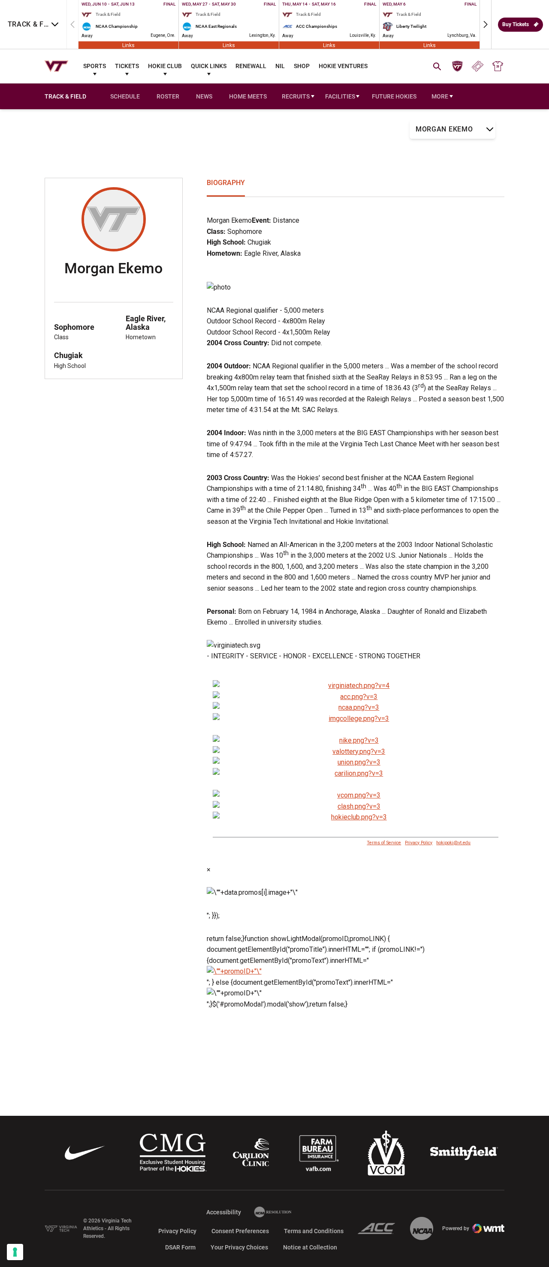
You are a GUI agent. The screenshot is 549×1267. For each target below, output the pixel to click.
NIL (280, 66)
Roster (168, 96)
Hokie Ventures (343, 66)
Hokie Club (165, 66)
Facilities (340, 96)
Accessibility (223, 1212)
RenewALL (250, 66)
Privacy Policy (418, 843)
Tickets (127, 66)
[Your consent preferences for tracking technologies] (15, 1252)
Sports (94, 66)
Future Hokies (394, 96)
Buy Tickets (515, 24)
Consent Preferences (240, 1231)
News (204, 96)
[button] (486, 24)
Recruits (296, 96)
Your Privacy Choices (239, 1247)
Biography (226, 183)
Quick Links (208, 66)
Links (128, 45)
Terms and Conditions (314, 1231)
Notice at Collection (310, 1247)
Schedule (125, 96)
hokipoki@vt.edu (453, 843)
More (439, 96)
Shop (302, 66)
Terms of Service (384, 843)
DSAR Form (180, 1247)
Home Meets (248, 96)
